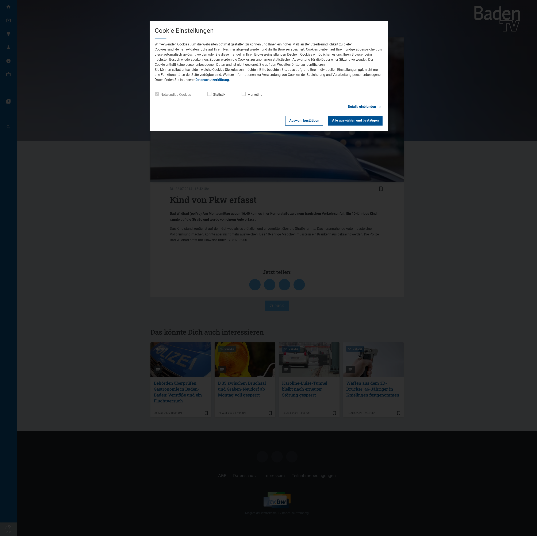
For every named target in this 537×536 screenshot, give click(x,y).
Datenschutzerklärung (212, 80)
